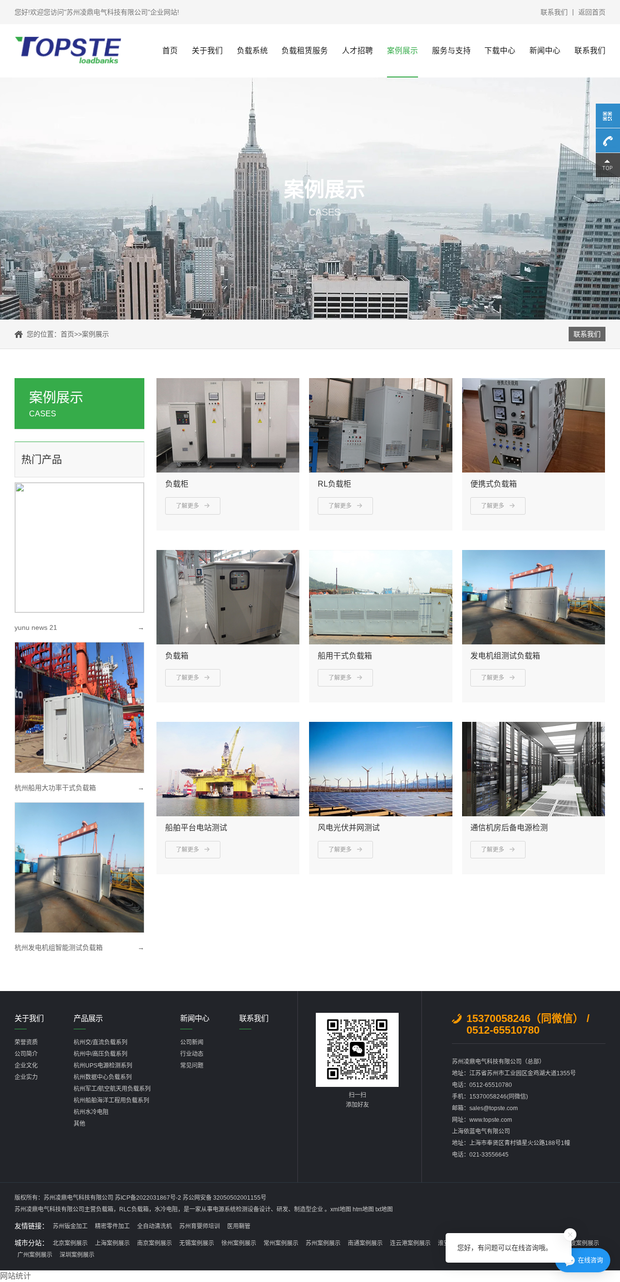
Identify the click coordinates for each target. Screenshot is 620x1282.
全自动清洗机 (154, 1226)
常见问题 (191, 1065)
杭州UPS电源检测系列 (103, 1065)
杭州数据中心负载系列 (103, 1077)
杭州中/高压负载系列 (100, 1054)
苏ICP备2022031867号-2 (149, 1197)
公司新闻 (191, 1042)
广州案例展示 (34, 1254)
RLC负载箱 (134, 1209)
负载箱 (104, 1209)
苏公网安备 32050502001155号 (224, 1197)
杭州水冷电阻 (91, 1112)
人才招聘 (357, 50)
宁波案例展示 (581, 1243)
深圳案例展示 (77, 1254)
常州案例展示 (281, 1243)
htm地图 (363, 1209)
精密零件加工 (112, 1226)
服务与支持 (451, 50)
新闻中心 (544, 50)
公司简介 (26, 1054)
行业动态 (191, 1054)
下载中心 (499, 50)
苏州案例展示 (323, 1243)
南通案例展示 (365, 1243)
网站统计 (15, 1276)
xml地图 (340, 1209)
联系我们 (554, 12)
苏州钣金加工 (70, 1226)
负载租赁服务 (304, 50)
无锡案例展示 (196, 1243)
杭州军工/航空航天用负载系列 (112, 1088)
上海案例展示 (112, 1243)
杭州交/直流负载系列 (100, 1042)
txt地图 (384, 1209)
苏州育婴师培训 (199, 1226)
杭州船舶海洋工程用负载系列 (111, 1100)
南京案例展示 (154, 1243)
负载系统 (252, 50)
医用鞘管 (238, 1226)
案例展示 (402, 50)
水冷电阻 (166, 1209)
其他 (79, 1123)
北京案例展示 (70, 1243)
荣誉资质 (26, 1042)
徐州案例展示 (238, 1243)
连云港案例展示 (410, 1243)
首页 (170, 50)
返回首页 (591, 12)
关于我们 (207, 50)
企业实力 (26, 1077)
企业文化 (26, 1065)
